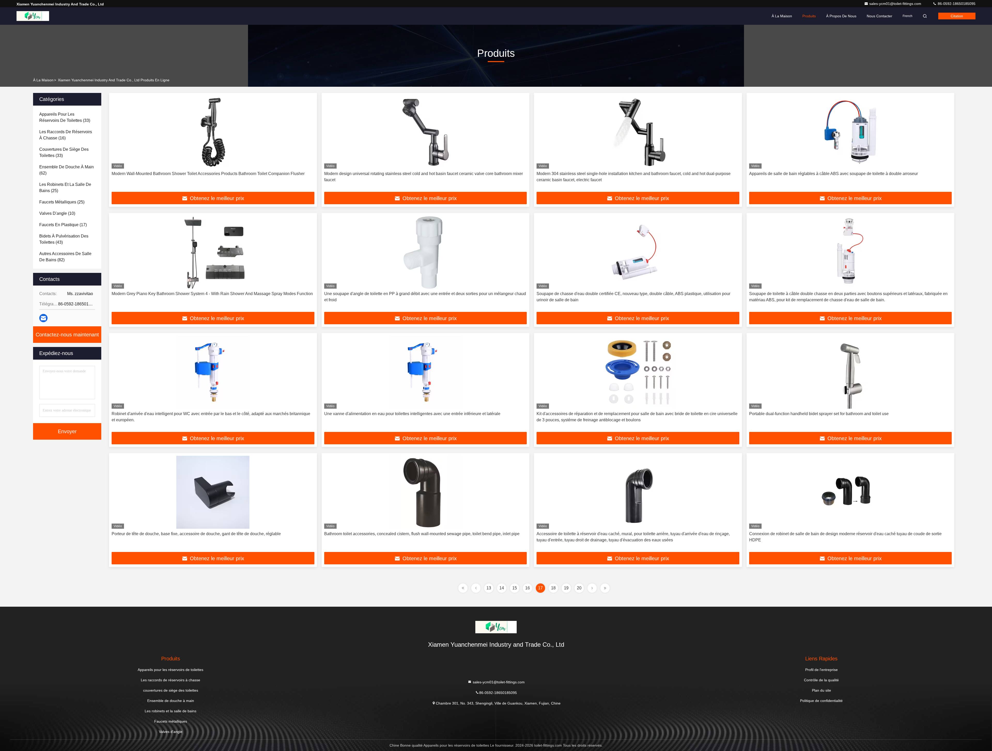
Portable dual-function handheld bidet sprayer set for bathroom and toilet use (819, 414)
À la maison (782, 16)
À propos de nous (841, 16)
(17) (63, 225)
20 (579, 588)
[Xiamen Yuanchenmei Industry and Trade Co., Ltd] (33, 16)
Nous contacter (879, 16)
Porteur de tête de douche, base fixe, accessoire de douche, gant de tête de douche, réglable (196, 534)
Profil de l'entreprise (821, 670)
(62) (66, 170)
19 (566, 588)
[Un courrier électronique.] (43, 318)
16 (527, 588)
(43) (63, 239)
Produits (809, 16)
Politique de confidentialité (821, 701)
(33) (64, 117)
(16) (65, 135)
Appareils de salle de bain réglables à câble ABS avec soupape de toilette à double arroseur (833, 173)
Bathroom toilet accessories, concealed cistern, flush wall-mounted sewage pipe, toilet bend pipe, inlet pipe (422, 534)
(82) (65, 256)
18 (553, 588)
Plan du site (821, 690)
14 (501, 588)
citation (957, 16)
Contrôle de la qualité (821, 680)
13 (488, 588)
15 (514, 588)
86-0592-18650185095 (956, 4)
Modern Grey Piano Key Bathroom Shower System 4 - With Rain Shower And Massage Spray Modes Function (212, 293)
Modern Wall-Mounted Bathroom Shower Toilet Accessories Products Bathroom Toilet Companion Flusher (208, 173)
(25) (65, 187)
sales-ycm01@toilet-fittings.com (895, 4)
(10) (57, 213)
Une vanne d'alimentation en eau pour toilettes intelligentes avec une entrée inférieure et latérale (412, 414)
